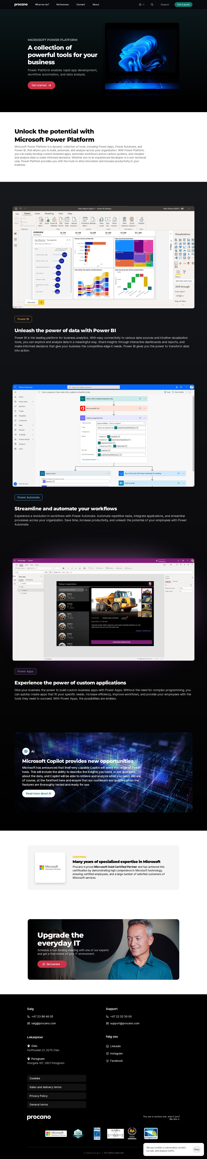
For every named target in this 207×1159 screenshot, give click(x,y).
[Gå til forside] (21, 4)
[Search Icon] (152, 5)
